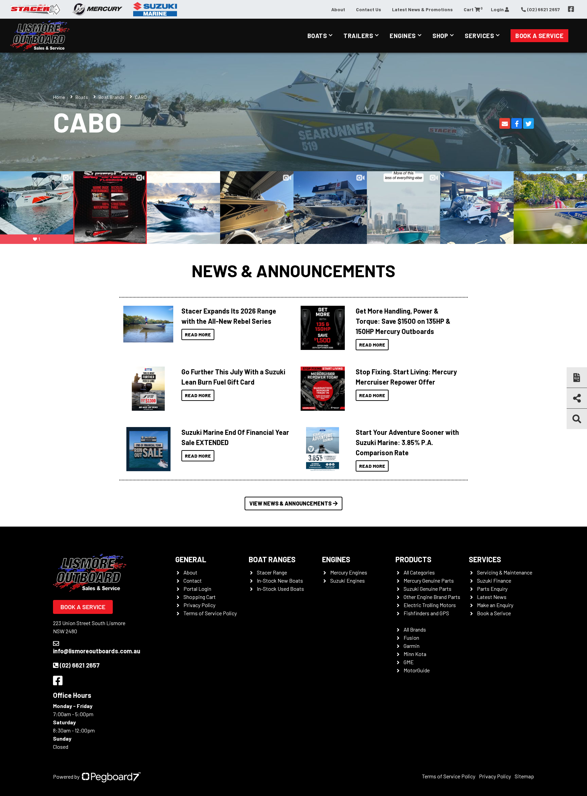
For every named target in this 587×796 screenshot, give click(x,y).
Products (413, 559)
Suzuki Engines (347, 580)
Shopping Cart (199, 597)
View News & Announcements (290, 503)
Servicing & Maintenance (504, 572)
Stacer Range (272, 572)
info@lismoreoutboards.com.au (96, 651)
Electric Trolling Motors (430, 605)
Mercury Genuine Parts (429, 580)
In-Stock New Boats (280, 580)
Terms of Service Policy (210, 613)
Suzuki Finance (494, 580)
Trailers (358, 35)
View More (146, 324)
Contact (192, 580)
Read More (198, 334)
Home (59, 97)
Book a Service (539, 35)
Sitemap (524, 776)
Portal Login (197, 588)
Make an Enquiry (495, 605)
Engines (403, 35)
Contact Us (368, 9)
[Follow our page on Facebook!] (571, 9)
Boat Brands (111, 97)
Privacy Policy (199, 605)
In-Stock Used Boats (280, 588)
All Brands (415, 629)
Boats (317, 35)
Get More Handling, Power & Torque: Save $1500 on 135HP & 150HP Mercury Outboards (403, 321)
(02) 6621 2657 (80, 665)
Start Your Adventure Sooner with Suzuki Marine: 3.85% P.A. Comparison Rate (407, 442)
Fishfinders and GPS (426, 613)
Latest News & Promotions (422, 9)
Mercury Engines (348, 572)
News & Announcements (293, 270)
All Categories (419, 572)
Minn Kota (415, 654)
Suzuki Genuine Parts (427, 588)
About (338, 9)
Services (479, 35)
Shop (440, 35)
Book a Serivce (494, 613)
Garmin (412, 645)
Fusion (411, 637)
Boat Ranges (272, 559)
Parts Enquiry (492, 588)
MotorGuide (417, 670)
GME (409, 662)
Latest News (491, 597)
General (190, 559)
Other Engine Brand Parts (432, 597)
